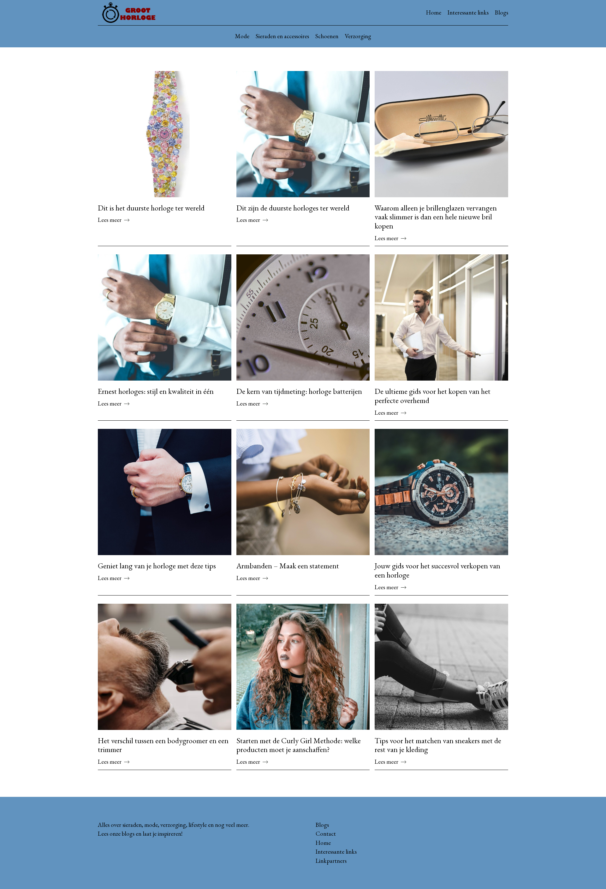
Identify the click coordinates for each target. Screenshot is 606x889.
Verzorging (358, 36)
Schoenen (326, 36)
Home (433, 12)
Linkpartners (331, 861)
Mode (242, 36)
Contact (326, 834)
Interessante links (468, 12)
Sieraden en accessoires (282, 36)
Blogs (501, 12)
